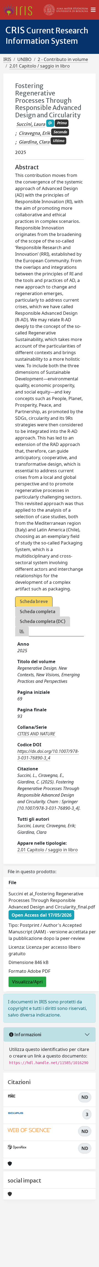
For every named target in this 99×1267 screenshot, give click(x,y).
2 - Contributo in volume (63, 59)
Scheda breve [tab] (34, 601)
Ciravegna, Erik (34, 133)
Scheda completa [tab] (37, 611)
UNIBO (24, 59)
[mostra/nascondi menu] (93, 10)
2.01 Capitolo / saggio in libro (39, 66)
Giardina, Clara (34, 142)
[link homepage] (20, 9)
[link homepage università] (66, 9)
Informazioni (27, 1034)
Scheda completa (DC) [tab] (42, 621)
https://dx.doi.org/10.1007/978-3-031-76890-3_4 (48, 754)
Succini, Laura (30, 124)
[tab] (22, 631)
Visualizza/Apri (27, 982)
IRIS (7, 59)
